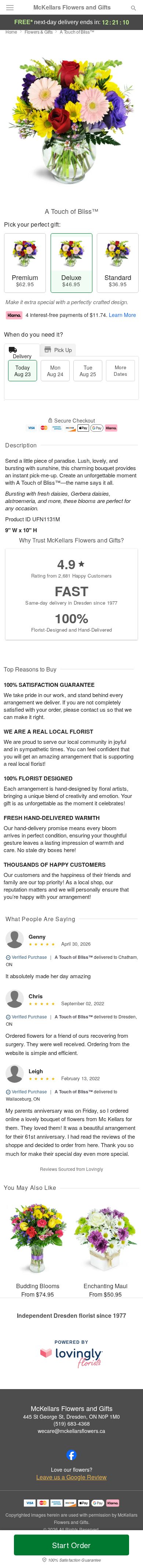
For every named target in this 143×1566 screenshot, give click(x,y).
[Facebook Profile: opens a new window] (71, 1455)
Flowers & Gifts (39, 32)
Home (11, 32)
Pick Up (63, 349)
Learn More (122, 314)
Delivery (22, 354)
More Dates (120, 370)
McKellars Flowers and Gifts (72, 7)
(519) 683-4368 (72, 1423)
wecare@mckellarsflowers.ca (71, 1430)
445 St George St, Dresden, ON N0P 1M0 (71, 1416)
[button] (127, 1549)
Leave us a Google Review (71, 1477)
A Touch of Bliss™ (74, 957)
